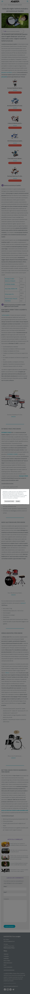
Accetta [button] (17, 501)
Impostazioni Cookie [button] (9, 501)
